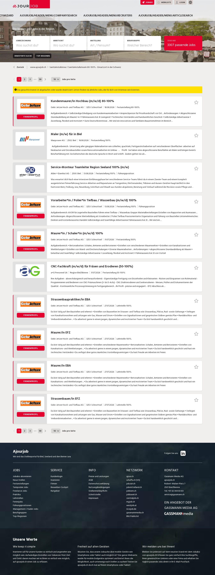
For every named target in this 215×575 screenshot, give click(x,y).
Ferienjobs (18, 502)
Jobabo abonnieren (22, 476)
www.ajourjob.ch (38, 67)
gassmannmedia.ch (135, 512)
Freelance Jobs (20, 491)
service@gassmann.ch (174, 494)
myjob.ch (130, 502)
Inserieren (55, 480)
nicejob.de (131, 509)
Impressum (93, 498)
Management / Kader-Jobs (25, 509)
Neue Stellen (19, 480)
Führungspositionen (22, 505)
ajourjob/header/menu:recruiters (107, 15)
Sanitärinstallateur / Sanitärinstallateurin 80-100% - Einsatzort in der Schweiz (85, 67)
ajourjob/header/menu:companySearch (48, 15)
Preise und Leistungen (99, 476)
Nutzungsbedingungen (99, 487)
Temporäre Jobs (20, 487)
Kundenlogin (56, 476)
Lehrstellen (18, 498)
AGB (91, 480)
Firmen (54, 483)
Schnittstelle (95, 494)
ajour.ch (130, 476)
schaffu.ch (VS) (133, 480)
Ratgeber (55, 491)
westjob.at (131, 505)
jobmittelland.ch (134, 487)
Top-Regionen (20, 516)
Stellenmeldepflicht (98, 491)
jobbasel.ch (131, 494)
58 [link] (40, 79)
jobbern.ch (131, 491)
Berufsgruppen (20, 512)
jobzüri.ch (130, 483)
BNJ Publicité (132, 516)
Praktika (17, 494)
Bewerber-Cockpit (59, 487)
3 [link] (30, 79)
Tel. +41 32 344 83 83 (174, 491)
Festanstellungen (21, 483)
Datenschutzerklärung (99, 483)
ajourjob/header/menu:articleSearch (166, 15)
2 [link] (24, 79)
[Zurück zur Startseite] (178, 514)
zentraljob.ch (132, 498)
